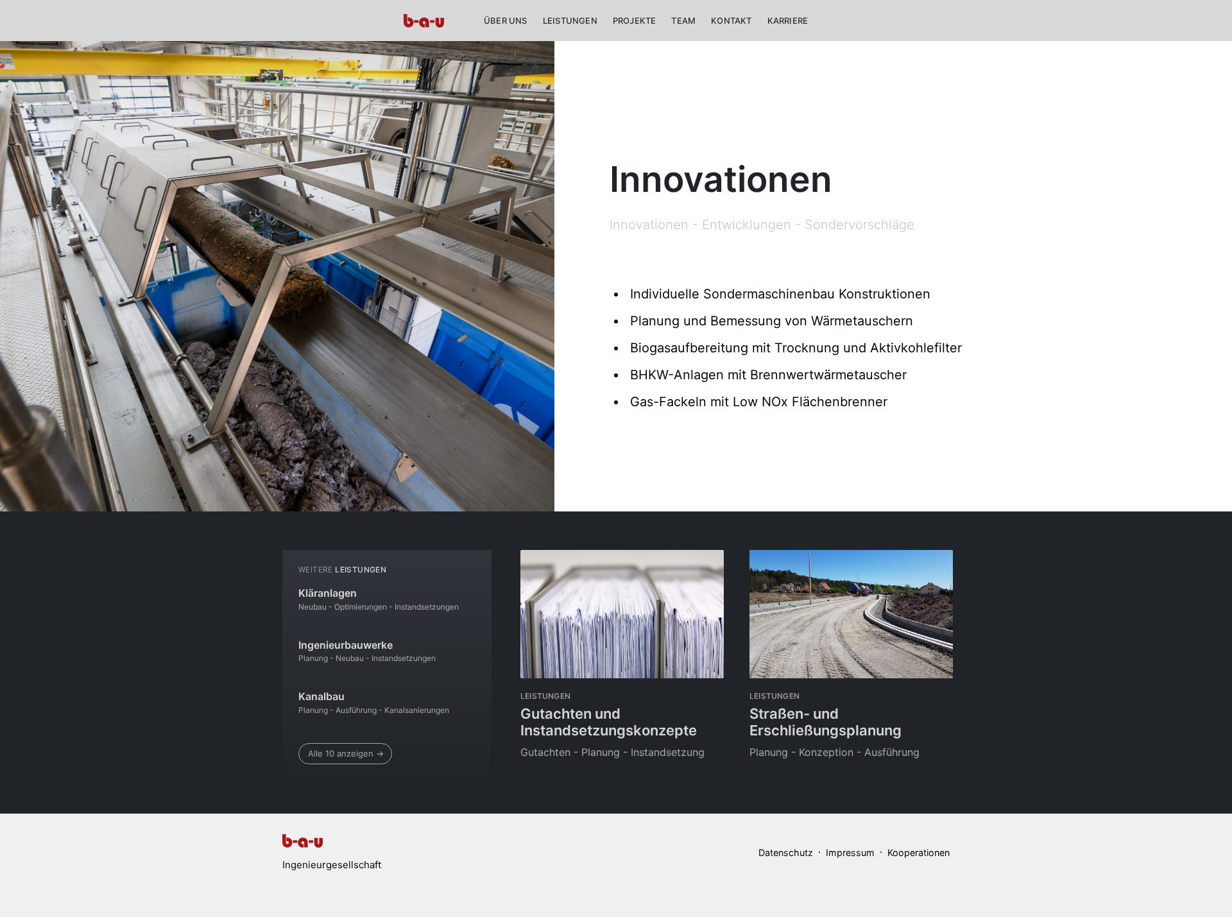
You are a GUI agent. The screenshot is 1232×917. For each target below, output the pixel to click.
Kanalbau (321, 696)
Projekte (634, 20)
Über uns (505, 20)
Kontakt (731, 20)
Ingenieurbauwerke (345, 644)
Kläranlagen (327, 593)
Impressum (850, 852)
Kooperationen (918, 852)
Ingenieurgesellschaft (331, 865)
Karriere (788, 20)
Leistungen (570, 20)
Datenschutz (785, 852)
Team (683, 20)
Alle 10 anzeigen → (346, 753)
